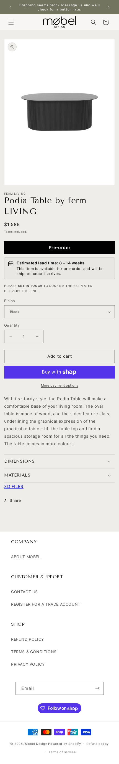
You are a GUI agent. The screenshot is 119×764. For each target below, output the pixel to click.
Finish (9, 301)
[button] (11, 22)
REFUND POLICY (27, 639)
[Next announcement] (109, 7)
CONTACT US (24, 591)
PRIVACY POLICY (28, 664)
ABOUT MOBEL (26, 556)
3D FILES (14, 486)
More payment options (59, 385)
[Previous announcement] (10, 7)
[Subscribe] (97, 688)
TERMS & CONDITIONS (34, 651)
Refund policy (97, 744)
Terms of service (62, 752)
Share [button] (15, 500)
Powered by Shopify (64, 743)
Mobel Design (36, 743)
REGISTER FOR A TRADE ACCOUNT (46, 604)
